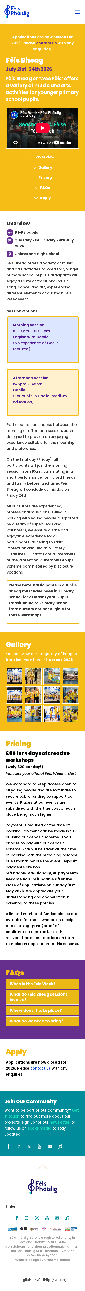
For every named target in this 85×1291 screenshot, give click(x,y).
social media (39, 1128)
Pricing (45, 177)
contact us (46, 43)
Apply (45, 197)
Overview (45, 157)
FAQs (45, 187)
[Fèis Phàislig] (16, 16)
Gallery (45, 167)
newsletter (60, 1122)
